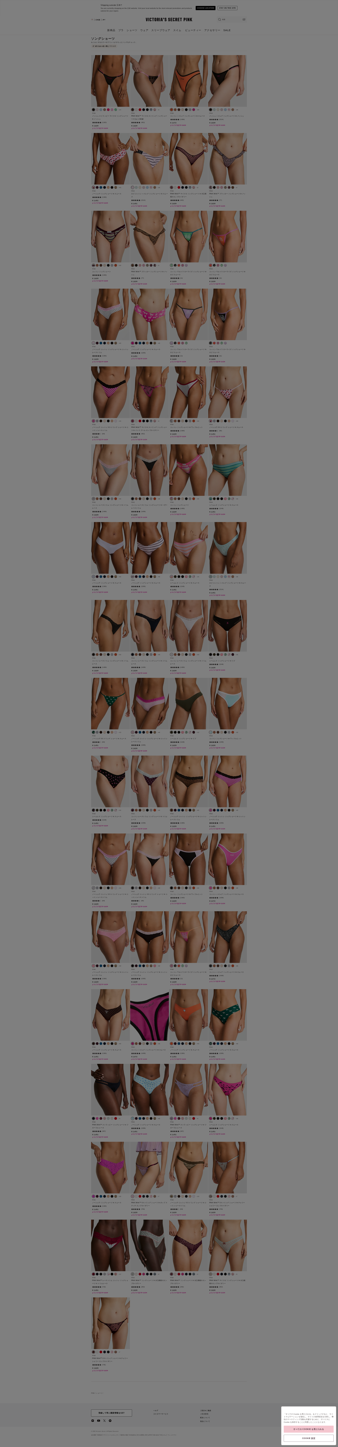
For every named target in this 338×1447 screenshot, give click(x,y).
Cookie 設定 (308, 1438)
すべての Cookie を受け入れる (308, 1429)
